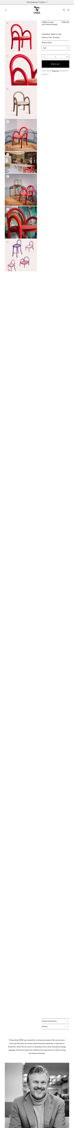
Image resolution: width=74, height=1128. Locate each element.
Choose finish (47, 42)
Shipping (55, 71)
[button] (6, 10)
